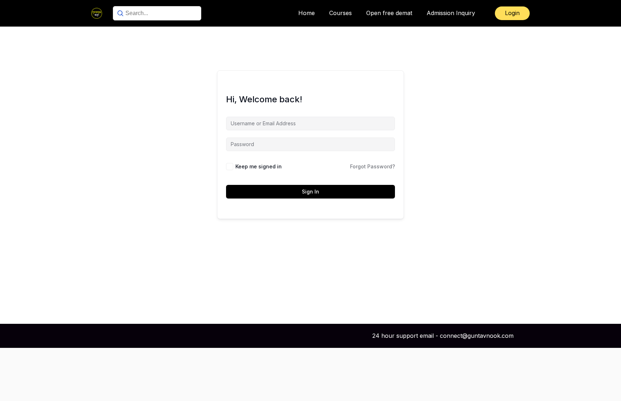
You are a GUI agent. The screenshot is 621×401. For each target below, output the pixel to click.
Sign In (310, 191)
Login (512, 13)
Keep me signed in (258, 166)
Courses (340, 13)
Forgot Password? (372, 166)
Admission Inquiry (451, 13)
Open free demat (389, 13)
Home (306, 13)
